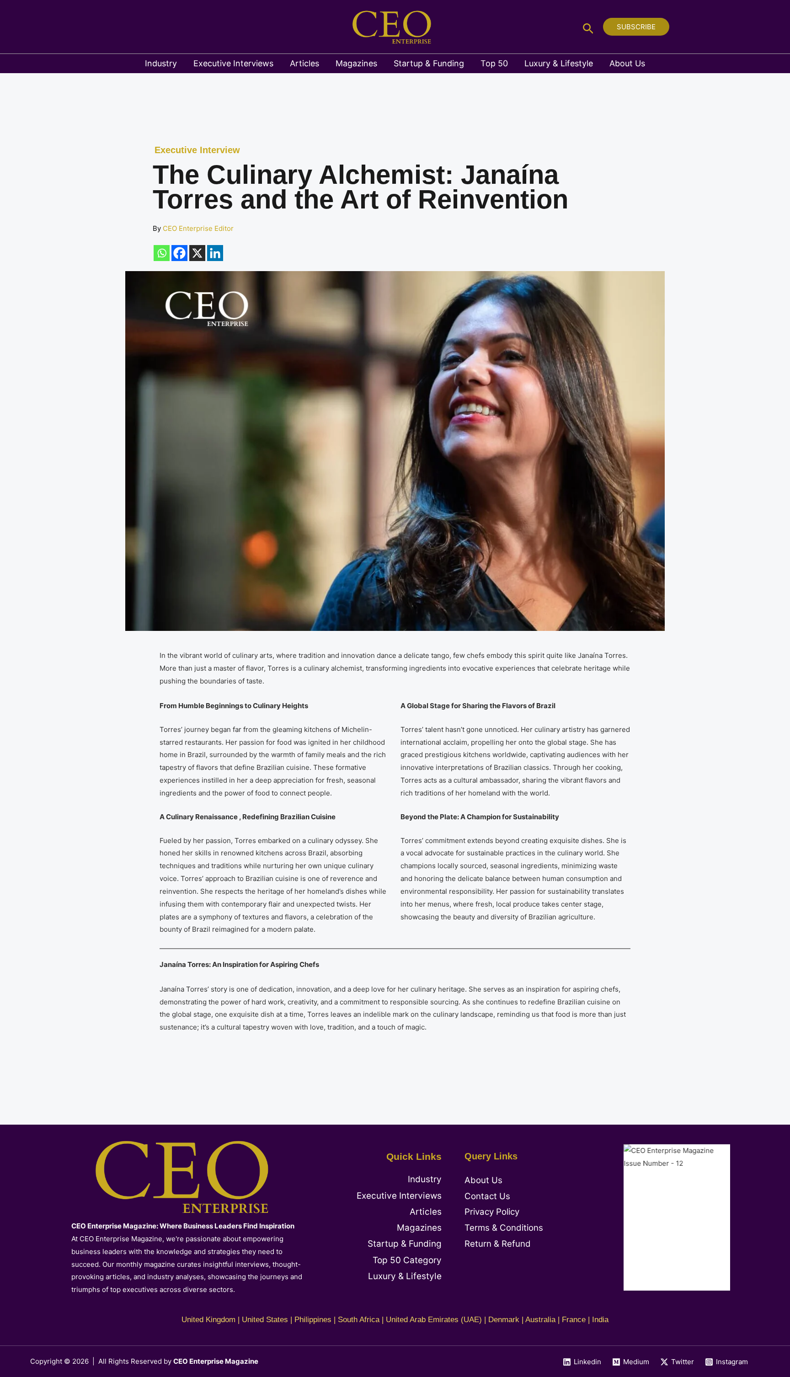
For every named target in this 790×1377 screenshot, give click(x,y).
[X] (197, 253)
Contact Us (487, 1196)
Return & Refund (497, 1243)
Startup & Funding (429, 63)
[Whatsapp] (162, 253)
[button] (588, 26)
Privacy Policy (491, 1211)
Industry (161, 63)
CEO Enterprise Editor (198, 228)
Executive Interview (197, 150)
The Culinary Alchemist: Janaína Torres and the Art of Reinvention (360, 187)
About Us (627, 63)
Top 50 (494, 63)
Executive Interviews (233, 63)
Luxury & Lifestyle (558, 63)
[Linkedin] (215, 253)
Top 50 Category (407, 1260)
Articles (304, 63)
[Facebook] (179, 253)
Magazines (356, 63)
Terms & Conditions (503, 1227)
